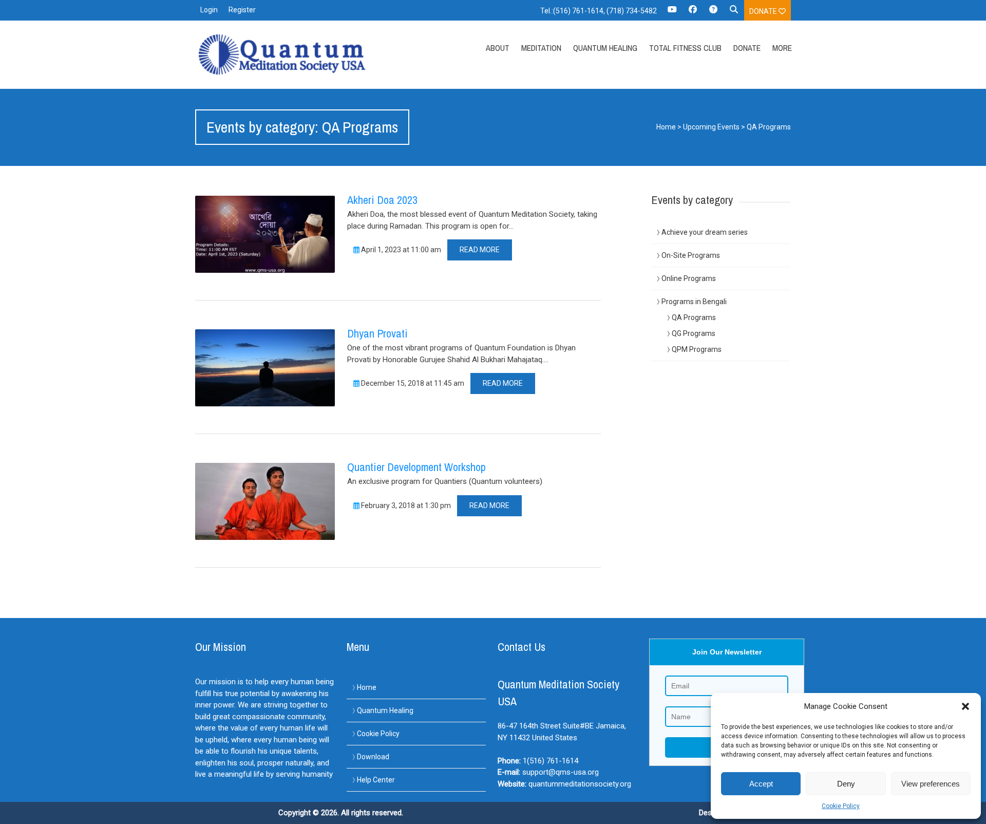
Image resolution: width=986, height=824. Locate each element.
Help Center (376, 780)
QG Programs (693, 333)
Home (666, 127)
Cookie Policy (841, 806)
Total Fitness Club (685, 47)
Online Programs (688, 278)
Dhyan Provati (377, 333)
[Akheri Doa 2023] (265, 234)
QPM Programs (697, 349)
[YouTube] (672, 13)
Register (242, 10)
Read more (480, 250)
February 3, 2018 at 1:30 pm (405, 505)
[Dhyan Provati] (265, 367)
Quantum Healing (605, 47)
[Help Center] (713, 13)
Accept (761, 783)
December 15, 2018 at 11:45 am (411, 383)
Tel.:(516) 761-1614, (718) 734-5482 (598, 11)
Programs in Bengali (694, 301)
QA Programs (694, 317)
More (782, 47)
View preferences (930, 783)
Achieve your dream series (704, 232)
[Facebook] (692, 13)
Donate (764, 11)
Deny (846, 783)
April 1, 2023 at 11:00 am (400, 250)
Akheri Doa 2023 (382, 200)
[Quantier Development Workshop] (265, 501)
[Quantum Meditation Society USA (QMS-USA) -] (284, 54)
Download (373, 757)
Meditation (541, 47)
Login (209, 10)
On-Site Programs (690, 255)
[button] (965, 706)
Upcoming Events (711, 127)
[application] (983, 821)
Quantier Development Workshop (416, 467)
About (497, 47)
